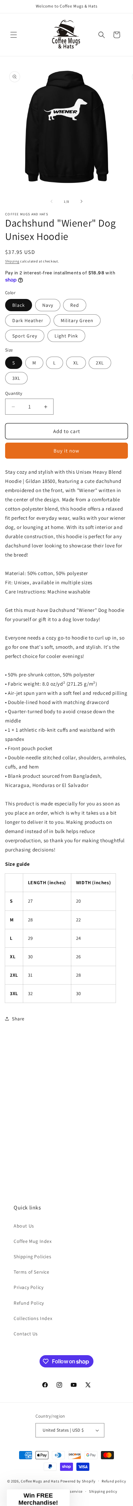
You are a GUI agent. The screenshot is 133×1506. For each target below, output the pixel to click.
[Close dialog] (117, 15)
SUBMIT (107, 967)
